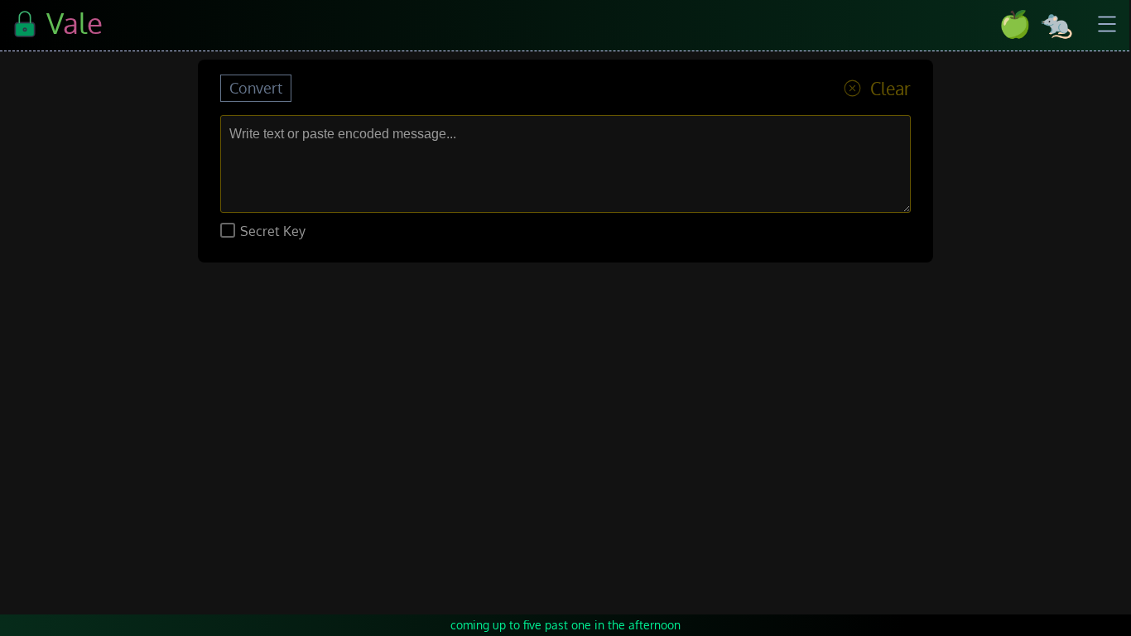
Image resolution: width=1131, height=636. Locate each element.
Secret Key (271, 231)
